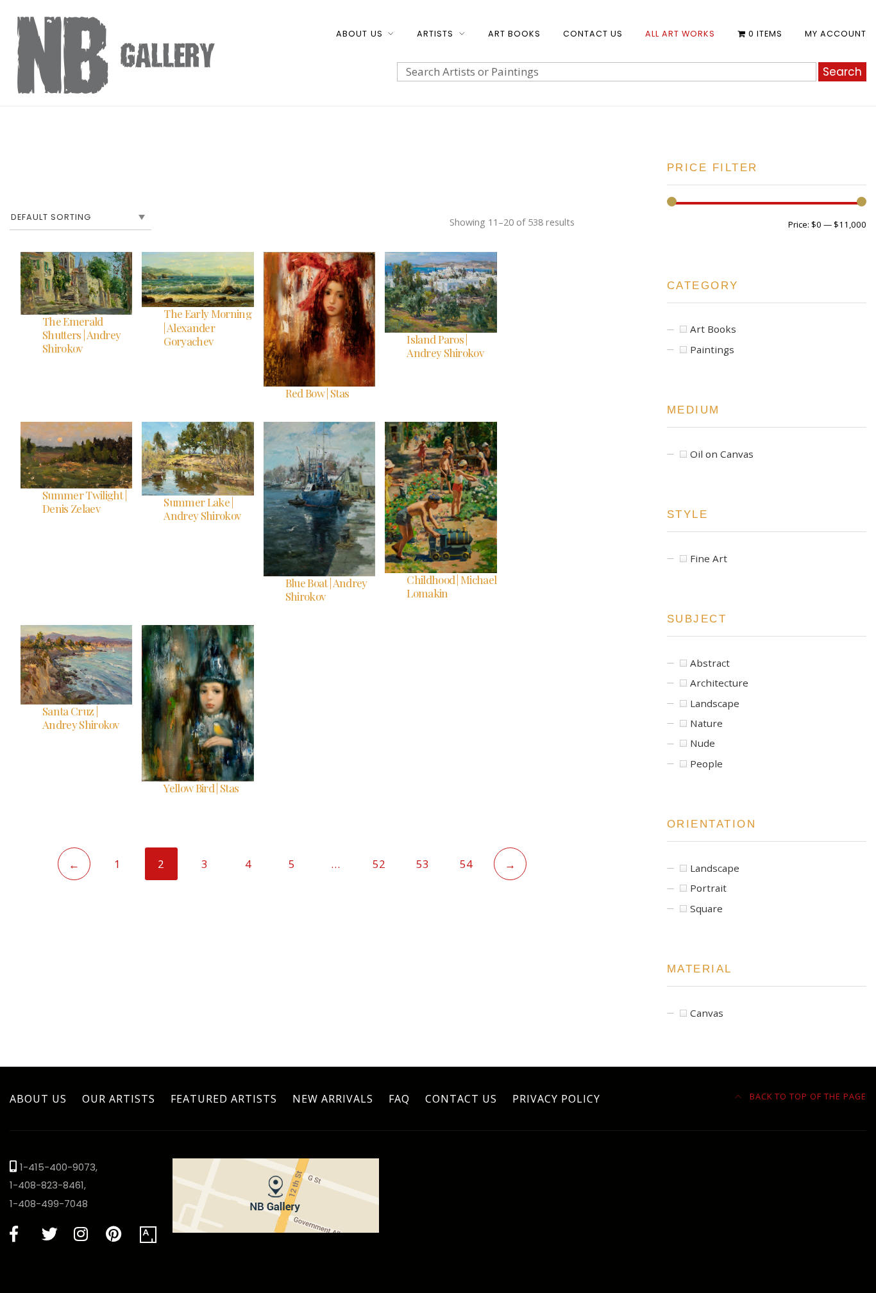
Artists (435, 33)
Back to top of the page (806, 1096)
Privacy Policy (556, 1099)
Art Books (514, 33)
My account (835, 33)
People (706, 763)
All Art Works (680, 33)
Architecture (719, 682)
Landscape (714, 703)
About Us (359, 33)
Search (842, 71)
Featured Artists (224, 1099)
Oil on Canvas (722, 453)
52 (379, 863)
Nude (702, 743)
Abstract (710, 662)
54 (466, 863)
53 (422, 863)
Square (706, 908)
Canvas (706, 1012)
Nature (706, 723)
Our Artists (118, 1099)
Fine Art (708, 558)
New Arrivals (332, 1099)
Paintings (712, 349)
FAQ (399, 1099)
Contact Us (593, 33)
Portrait (708, 887)
